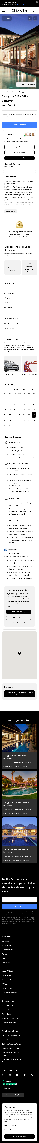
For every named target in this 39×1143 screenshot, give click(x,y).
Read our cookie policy (12, 1125)
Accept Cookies (19, 1136)
